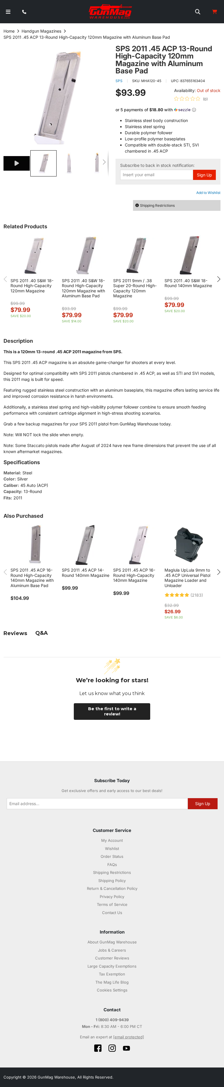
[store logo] (110, 11)
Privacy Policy (112, 896)
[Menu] (8, 12)
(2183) (196, 595)
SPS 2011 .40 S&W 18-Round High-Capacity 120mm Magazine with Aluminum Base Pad (83, 288)
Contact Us (112, 912)
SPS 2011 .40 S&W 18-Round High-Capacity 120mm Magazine (31, 285)
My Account (112, 840)
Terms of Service (112, 904)
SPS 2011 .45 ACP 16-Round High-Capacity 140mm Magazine (134, 575)
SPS (119, 81)
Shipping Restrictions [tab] (157, 205)
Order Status (112, 856)
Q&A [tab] (41, 633)
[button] (17, 163)
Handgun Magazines (41, 31)
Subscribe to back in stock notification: (157, 165)
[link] (191, 99)
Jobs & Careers (112, 950)
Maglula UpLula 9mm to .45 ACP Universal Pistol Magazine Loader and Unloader (187, 578)
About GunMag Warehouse (112, 942)
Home (9, 31)
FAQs (112, 864)
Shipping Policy (112, 880)
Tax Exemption (112, 974)
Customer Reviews (112, 958)
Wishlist (112, 848)
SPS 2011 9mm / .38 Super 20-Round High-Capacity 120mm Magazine (135, 288)
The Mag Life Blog (112, 982)
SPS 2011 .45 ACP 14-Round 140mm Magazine (85, 573)
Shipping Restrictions (112, 872)
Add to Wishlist (208, 192)
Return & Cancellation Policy (112, 888)
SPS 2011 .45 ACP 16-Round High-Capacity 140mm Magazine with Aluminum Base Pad (32, 578)
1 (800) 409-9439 (112, 1019)
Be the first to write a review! (112, 711)
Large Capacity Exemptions (112, 966)
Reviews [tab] (15, 633)
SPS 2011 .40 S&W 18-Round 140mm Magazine (188, 283)
